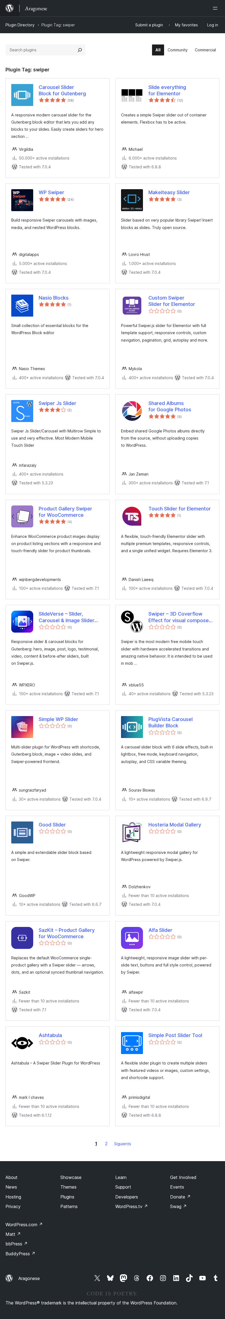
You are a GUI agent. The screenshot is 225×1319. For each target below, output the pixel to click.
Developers (126, 1197)
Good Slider (52, 825)
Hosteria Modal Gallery (174, 825)
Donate (180, 1197)
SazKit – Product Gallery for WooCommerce (67, 933)
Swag (178, 1206)
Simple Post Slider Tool (175, 1035)
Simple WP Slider (58, 719)
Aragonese (29, 1278)
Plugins (67, 1197)
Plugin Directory (20, 25)
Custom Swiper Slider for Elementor (171, 301)
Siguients (122, 1143)
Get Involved (183, 1177)
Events (177, 1187)
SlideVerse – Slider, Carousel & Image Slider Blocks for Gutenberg (66, 617)
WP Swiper (51, 192)
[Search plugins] (79, 49)
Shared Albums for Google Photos (169, 406)
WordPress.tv (131, 1206)
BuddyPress (20, 1253)
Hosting (13, 1197)
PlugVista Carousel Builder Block (170, 722)
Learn (120, 1177)
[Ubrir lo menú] (216, 8)
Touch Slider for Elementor (179, 509)
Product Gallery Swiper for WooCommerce (65, 512)
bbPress (16, 1244)
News (11, 1187)
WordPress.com (24, 1224)
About (11, 1177)
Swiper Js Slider (57, 403)
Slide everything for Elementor (167, 90)
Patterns (69, 1206)
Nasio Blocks (54, 298)
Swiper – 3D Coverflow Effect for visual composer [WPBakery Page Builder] (179, 617)
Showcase (70, 1177)
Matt (13, 1234)
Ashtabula (50, 1035)
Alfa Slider (160, 930)
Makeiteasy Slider (169, 192)
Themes (68, 1187)
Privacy (13, 1206)
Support (123, 1187)
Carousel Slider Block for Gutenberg (62, 90)
